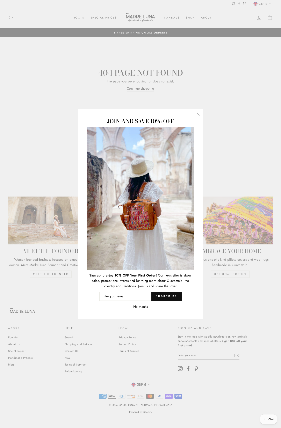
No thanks (140, 306)
